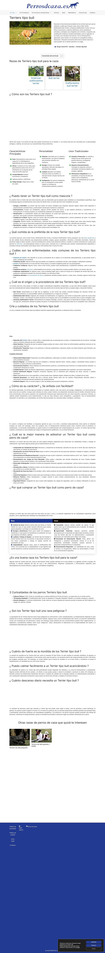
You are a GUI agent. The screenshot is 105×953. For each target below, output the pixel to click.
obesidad (19, 244)
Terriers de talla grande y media (40, 745)
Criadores (92, 12)
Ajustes (94, 948)
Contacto (13, 845)
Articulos (56, 12)
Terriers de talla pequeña (18, 748)
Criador (24, 340)
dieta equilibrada (89, 238)
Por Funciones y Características (40, 12)
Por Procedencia (24, 12)
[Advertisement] (52, 118)
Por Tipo (12, 12)
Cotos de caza (83, 12)
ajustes (78, 947)
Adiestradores (72, 12)
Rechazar (93, 945)
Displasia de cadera (19, 257)
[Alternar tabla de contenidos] (61, 56)
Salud (63, 12)
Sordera (15, 263)
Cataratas (30, 269)
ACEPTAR (93, 942)
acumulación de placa (36, 275)
